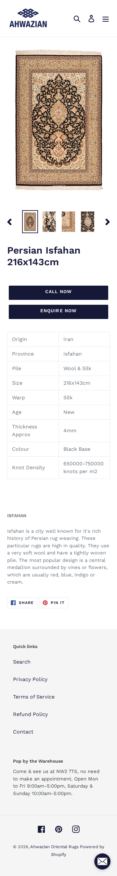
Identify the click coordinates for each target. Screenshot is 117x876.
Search (22, 662)
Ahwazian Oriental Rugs (55, 846)
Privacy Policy (30, 679)
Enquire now (58, 310)
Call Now (58, 291)
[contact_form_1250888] (102, 861)
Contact (23, 732)
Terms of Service (34, 697)
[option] (30, 222)
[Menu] (105, 18)
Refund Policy (30, 714)
